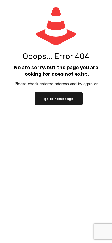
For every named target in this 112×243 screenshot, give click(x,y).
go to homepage (58, 98)
